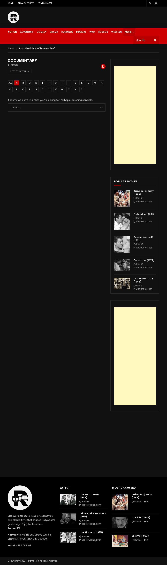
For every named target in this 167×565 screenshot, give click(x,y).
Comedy (41, 32)
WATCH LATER (45, 3)
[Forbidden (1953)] (122, 221)
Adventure (26, 32)
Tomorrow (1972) (144, 260)
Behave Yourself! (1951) (143, 239)
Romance (67, 32)
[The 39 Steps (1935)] (68, 537)
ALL (10, 82)
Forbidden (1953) (144, 214)
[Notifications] (156, 3)
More (128, 32)
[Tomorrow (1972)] (122, 265)
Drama (54, 32)
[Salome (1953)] (120, 541)
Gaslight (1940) (141, 517)
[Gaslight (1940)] (120, 522)
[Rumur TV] (13, 17)
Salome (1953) (140, 536)
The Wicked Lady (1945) (143, 280)
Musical (81, 32)
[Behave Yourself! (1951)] (122, 244)
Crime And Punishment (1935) (92, 515)
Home (10, 3)
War (92, 32)
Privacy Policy (26, 3)
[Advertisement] (109, 16)
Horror (103, 32)
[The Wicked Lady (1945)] (122, 283)
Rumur (139, 198)
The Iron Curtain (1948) (89, 496)
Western (116, 32)
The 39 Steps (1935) (91, 532)
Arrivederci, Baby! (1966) (144, 192)
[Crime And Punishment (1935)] (68, 518)
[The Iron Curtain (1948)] (68, 499)
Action (12, 32)
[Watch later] (149, 3)
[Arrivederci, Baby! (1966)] (122, 198)
